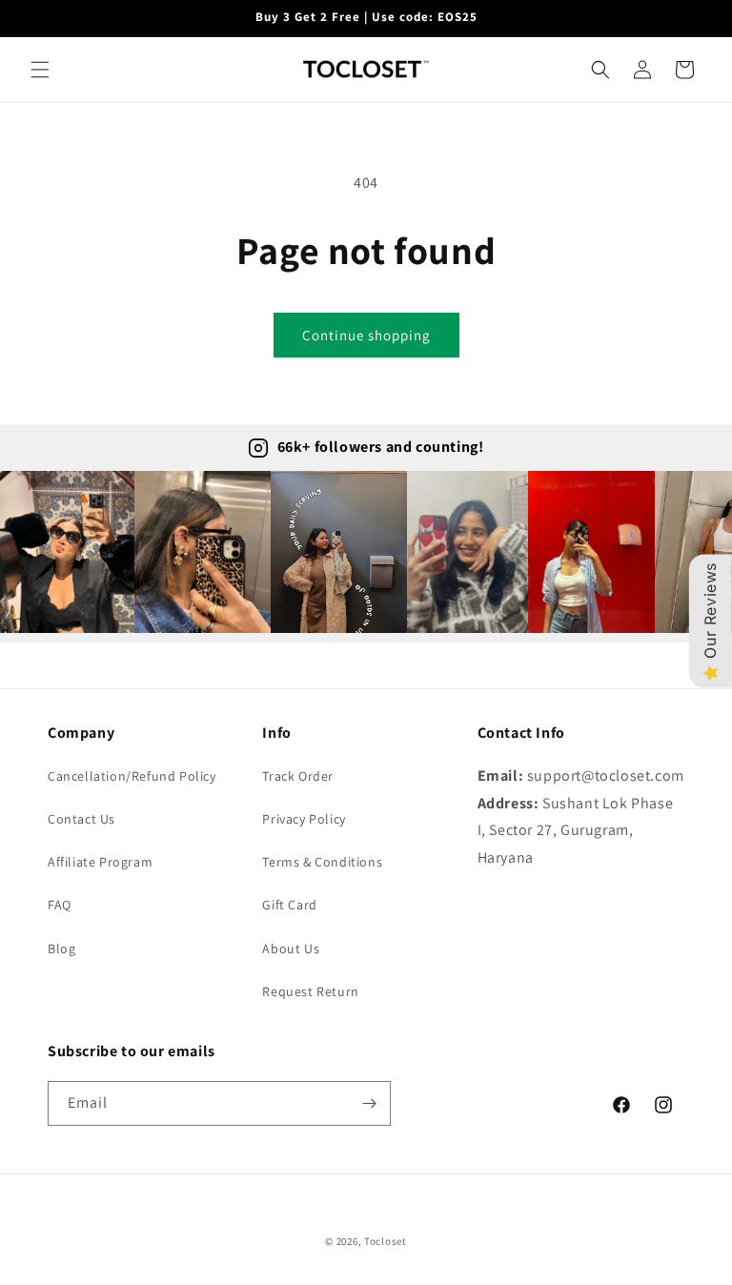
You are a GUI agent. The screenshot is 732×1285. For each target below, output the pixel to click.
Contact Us (81, 818)
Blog (61, 948)
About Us (290, 948)
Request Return (310, 991)
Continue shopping (366, 335)
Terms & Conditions (322, 861)
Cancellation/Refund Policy (132, 776)
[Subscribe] (369, 1103)
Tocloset (385, 1241)
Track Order (298, 776)
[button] (40, 70)
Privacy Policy (303, 818)
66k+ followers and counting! (380, 447)
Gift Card (289, 904)
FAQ (59, 904)
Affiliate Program (100, 861)
